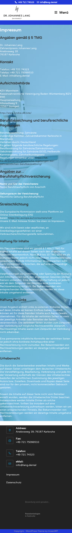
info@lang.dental (48, 2)
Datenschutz (13, 482)
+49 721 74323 (25, 2)
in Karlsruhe (32, 515)
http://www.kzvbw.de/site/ (15, 112)
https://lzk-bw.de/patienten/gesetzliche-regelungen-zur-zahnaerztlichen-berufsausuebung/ (27, 161)
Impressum (12, 474)
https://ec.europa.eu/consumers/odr (30, 217)
